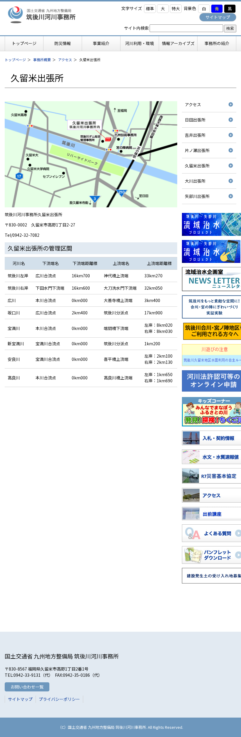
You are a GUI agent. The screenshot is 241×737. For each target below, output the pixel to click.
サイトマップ (217, 17)
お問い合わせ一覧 (27, 687)
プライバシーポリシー (59, 699)
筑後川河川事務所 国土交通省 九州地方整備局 (48, 14)
